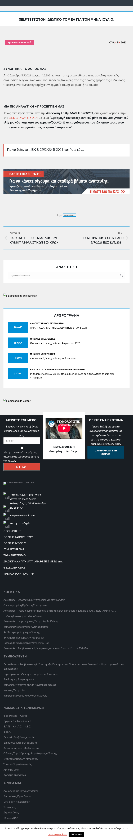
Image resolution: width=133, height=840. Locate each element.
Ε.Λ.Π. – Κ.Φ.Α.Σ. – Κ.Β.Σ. (17, 726)
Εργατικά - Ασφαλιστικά (19, 42)
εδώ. (80, 149)
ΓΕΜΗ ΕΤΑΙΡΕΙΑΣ (13, 549)
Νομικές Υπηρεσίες (14, 690)
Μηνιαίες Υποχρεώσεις (42, 338)
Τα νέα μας (9, 807)
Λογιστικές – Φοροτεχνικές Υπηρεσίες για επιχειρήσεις (34, 600)
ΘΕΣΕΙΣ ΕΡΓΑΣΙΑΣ (14, 567)
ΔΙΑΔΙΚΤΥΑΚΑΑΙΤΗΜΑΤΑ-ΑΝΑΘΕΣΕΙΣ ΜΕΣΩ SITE (33, 561)
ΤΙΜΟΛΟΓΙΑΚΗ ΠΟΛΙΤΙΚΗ (18, 573)
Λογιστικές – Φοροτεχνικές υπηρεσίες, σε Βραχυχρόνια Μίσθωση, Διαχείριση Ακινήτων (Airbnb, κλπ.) (60, 610)
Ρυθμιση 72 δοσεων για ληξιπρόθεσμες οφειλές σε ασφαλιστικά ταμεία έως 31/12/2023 (72, 376)
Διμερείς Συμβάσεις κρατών (19, 737)
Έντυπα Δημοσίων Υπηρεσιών (20, 758)
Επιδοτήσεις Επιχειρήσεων (18, 679)
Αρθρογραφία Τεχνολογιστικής (20, 791)
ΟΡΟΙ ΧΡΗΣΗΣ (12, 531)
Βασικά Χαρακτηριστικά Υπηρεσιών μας (26, 643)
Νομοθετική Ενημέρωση (70, 369)
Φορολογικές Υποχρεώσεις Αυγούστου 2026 (55, 343)
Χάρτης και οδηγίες (20, 523)
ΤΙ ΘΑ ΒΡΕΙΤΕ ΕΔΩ (14, 555)
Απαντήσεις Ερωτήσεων (17, 796)
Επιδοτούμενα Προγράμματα (20, 742)
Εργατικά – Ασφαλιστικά (17, 721)
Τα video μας (10, 818)
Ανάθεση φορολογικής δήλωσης (21, 632)
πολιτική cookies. (57, 834)
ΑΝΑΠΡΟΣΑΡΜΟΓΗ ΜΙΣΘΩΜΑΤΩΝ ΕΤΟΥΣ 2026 (58, 327)
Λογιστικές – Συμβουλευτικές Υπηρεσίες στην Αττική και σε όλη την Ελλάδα (45, 648)
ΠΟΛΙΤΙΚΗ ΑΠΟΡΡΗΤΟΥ (18, 537)
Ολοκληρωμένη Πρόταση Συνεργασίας (25, 605)
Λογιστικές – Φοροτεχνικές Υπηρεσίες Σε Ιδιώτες (30, 621)
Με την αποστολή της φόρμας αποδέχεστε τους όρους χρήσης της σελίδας (21, 456)
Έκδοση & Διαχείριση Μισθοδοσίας (22, 616)
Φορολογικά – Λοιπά (15, 715)
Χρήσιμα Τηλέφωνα (14, 775)
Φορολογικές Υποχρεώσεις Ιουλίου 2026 (53, 358)
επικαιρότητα (69, 215)
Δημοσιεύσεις (11, 812)
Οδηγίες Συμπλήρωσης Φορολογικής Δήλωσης (30, 753)
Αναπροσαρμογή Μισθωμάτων (47, 323)
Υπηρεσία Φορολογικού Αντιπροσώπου (25, 626)
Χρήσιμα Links (11, 769)
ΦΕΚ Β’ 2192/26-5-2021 (23, 118)
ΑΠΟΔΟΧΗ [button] (76, 834)
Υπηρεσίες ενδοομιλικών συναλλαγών (25, 695)
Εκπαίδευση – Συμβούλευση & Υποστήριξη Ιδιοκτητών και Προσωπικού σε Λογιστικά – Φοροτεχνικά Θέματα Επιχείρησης (64, 666)
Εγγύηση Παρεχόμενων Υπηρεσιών (24, 637)
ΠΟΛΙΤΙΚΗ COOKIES (14, 543)
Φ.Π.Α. (7, 732)
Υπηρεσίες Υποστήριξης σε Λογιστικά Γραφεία (29, 684)
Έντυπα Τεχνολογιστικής (17, 764)
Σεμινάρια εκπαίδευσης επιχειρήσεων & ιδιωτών (30, 674)
